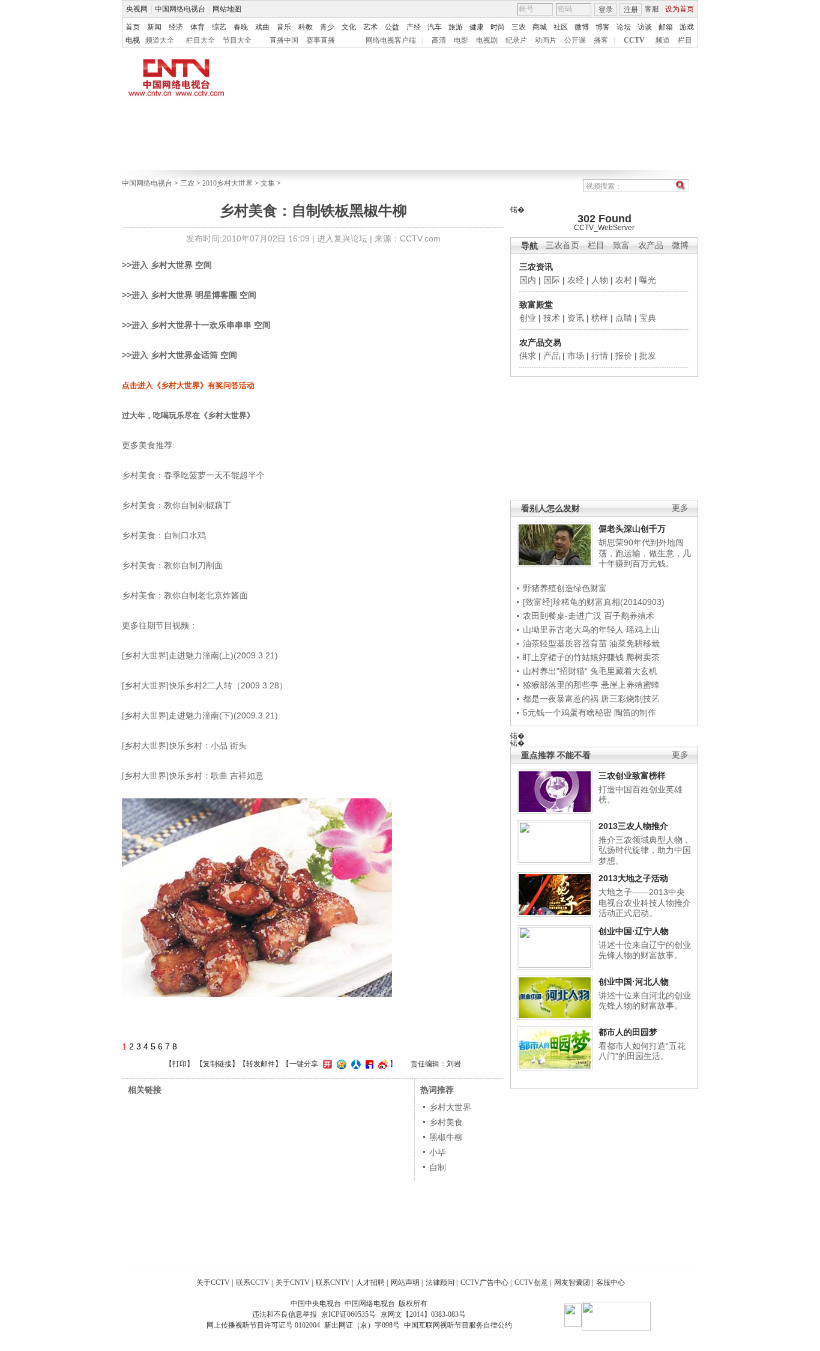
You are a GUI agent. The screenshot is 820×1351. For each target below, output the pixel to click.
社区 (560, 27)
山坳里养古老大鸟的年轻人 (573, 629)
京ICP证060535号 (348, 1314)
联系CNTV (333, 1282)
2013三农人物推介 (633, 826)
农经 (575, 280)
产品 (551, 355)
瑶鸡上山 (643, 629)
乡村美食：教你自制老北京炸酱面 (185, 595)
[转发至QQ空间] (340, 1064)
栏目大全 (200, 40)
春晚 (241, 27)
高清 (439, 40)
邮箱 (666, 27)
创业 (527, 318)
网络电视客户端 (391, 40)
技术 (551, 318)
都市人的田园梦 (627, 1032)
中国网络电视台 (180, 9)
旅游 (455, 27)
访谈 (645, 27)
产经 (413, 27)
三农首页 (562, 245)
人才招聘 (370, 1282)
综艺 (219, 27)
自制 (437, 1167)
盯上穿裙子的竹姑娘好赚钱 (573, 657)
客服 (652, 9)
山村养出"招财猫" (555, 671)
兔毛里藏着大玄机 (623, 671)
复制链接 (217, 1064)
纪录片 (516, 40)
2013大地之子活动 (633, 878)
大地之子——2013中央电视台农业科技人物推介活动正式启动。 (644, 902)
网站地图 (227, 9)
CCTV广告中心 (484, 1282)
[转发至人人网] (354, 1064)
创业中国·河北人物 (633, 981)
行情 (599, 355)
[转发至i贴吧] (368, 1064)
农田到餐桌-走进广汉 (562, 616)
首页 (132, 27)
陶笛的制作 (635, 712)
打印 (179, 1064)
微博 (581, 27)
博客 (602, 27)
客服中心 (610, 1282)
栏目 (685, 40)
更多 (680, 507)
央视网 (137, 9)
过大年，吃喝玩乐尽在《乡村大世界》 (188, 415)
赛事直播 (320, 40)
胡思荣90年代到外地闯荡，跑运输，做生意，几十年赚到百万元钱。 (644, 553)
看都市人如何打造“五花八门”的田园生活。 (642, 1051)
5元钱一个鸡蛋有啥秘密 (567, 712)
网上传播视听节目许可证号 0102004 (263, 1325)
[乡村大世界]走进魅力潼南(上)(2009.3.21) (200, 655)
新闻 (154, 27)
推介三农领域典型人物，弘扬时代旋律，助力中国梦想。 (644, 850)
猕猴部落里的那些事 (560, 685)
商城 (539, 27)
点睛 (623, 318)
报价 (623, 355)
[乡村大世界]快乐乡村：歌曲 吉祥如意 (193, 775)
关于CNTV (293, 1282)
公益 (392, 27)
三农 (518, 27)
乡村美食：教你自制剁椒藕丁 (176, 505)
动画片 (545, 40)
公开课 (575, 40)
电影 (461, 40)
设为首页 (679, 9)
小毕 (437, 1152)
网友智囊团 (572, 1282)
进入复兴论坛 (342, 238)
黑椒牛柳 (446, 1137)
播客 (601, 40)
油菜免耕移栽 (634, 643)
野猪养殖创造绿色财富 (565, 588)
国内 (527, 280)
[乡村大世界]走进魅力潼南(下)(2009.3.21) (200, 715)
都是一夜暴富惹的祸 (560, 698)
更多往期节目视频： (159, 625)
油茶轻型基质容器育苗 (565, 643)
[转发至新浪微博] (381, 1064)
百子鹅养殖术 (629, 616)
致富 (621, 245)
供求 (527, 355)
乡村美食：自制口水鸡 (164, 535)
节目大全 (237, 40)
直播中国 (284, 40)
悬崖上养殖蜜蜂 (630, 685)
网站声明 (405, 1282)
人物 (599, 280)
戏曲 (262, 27)
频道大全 (159, 40)
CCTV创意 (531, 1282)
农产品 (650, 245)
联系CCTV (253, 1282)
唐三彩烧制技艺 (630, 698)
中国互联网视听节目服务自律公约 (458, 1325)
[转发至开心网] (326, 1064)
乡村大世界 (450, 1107)
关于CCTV (213, 1282)
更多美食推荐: (148, 445)
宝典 (647, 318)
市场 (575, 355)
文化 (349, 27)
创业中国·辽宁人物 (633, 931)
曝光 (647, 280)
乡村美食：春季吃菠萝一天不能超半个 (193, 475)
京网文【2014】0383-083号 (423, 1314)
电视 (132, 40)
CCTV (634, 40)
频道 (663, 40)
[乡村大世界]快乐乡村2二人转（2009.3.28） (205, 685)
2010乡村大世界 (227, 183)
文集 (268, 183)
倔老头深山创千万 (632, 528)
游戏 (687, 27)
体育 (197, 27)
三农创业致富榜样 (632, 775)
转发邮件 (260, 1064)
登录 (605, 9)
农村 (623, 280)
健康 (476, 27)
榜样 (599, 318)
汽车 (434, 27)
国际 (551, 280)
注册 (631, 9)
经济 (176, 27)
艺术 (370, 27)
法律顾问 (440, 1282)
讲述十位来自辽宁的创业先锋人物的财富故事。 (644, 950)
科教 (305, 27)
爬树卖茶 (643, 657)
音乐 (284, 27)
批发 (647, 355)
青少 (327, 27)
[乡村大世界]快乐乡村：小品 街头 (184, 745)
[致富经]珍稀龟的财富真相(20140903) (594, 602)
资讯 (575, 318)
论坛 (624, 27)
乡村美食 (446, 1122)
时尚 (497, 27)
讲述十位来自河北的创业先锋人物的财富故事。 (644, 1001)
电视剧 (487, 40)
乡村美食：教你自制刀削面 (172, 565)
